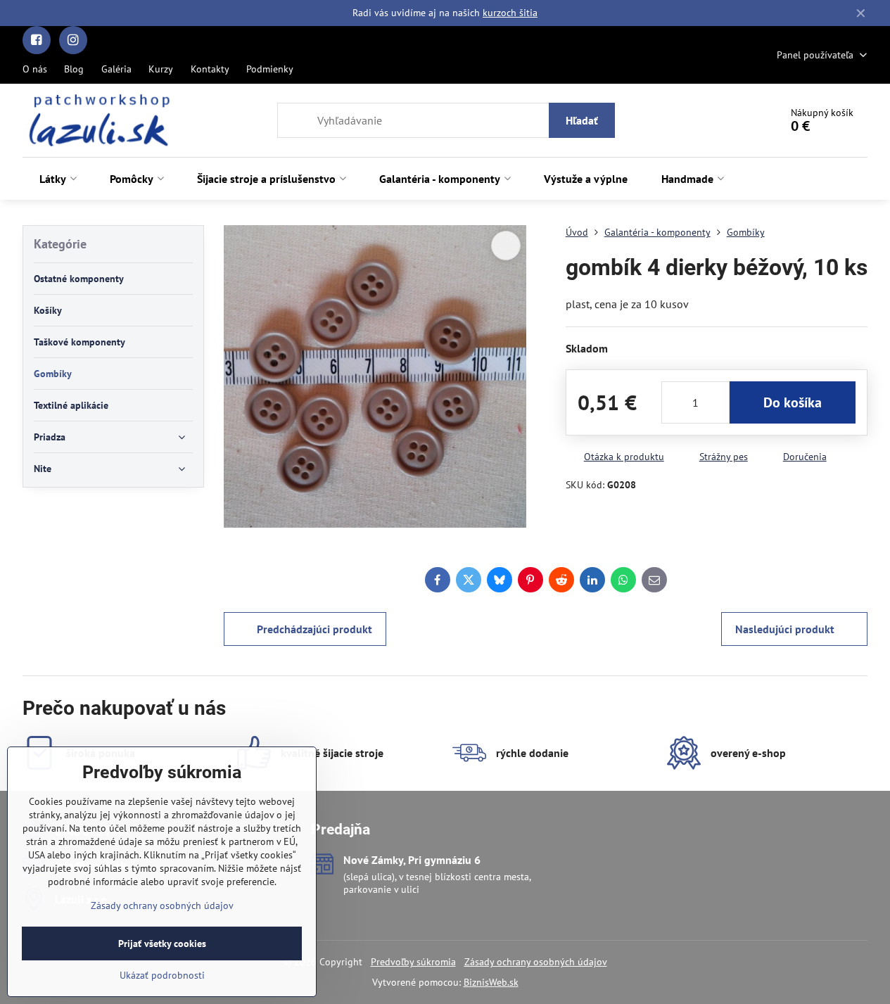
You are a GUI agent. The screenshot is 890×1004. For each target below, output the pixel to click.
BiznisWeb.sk (491, 982)
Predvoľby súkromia (413, 961)
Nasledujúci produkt (784, 629)
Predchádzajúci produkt (314, 629)
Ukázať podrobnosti (162, 975)
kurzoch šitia (510, 12)
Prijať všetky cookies (162, 943)
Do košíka (792, 402)
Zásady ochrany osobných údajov (535, 961)
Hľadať (582, 120)
